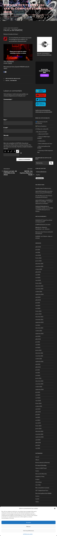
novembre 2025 (39, 266)
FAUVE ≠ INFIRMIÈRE (11, 80)
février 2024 (38, 311)
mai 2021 (37, 372)
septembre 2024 (39, 294)
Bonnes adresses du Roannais (42, 462)
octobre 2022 (38, 330)
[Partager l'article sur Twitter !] (5, 72)
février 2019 (38, 425)
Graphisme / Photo (39, 476)
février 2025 (38, 283)
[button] (55, 508)
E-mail (6, 127)
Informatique (38, 482)
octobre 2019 (38, 406)
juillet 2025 (38, 272)
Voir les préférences (28, 530)
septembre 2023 (39, 322)
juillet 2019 (38, 411)
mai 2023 (37, 325)
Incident (37, 479)
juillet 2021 (38, 367)
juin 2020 (37, 392)
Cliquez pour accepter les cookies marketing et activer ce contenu (18, 52)
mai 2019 (37, 417)
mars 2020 (38, 400)
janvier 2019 (38, 428)
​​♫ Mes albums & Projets (41, 131)
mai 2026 (37, 252)
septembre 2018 (39, 437)
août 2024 (37, 297)
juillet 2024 (38, 300)
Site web (6, 135)
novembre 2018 (39, 434)
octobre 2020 (38, 386)
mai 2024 (37, 305)
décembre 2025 (39, 263)
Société (37, 499)
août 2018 (37, 439)
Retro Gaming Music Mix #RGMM (43, 493)
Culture (37, 471)
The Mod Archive (47, 188)
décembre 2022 (39, 328)
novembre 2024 (39, 288)
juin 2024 (37, 302)
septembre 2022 (39, 333)
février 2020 (38, 403)
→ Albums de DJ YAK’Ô (42, 134)
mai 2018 (37, 448)
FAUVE (10, 63)
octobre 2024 (38, 291)
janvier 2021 (38, 378)
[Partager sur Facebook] (4, 72)
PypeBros (37, 188)
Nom (5, 119)
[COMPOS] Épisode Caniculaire (42, 224)
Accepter (28, 522)
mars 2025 (38, 280)
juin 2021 (37, 369)
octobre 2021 (38, 358)
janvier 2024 (38, 314)
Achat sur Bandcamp (41, 171)
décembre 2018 (39, 431)
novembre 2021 (39, 356)
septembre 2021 (39, 361)
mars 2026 (38, 255)
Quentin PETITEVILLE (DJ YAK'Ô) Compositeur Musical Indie (28, 9)
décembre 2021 (39, 353)
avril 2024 (37, 308)
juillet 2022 (38, 339)
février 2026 (38, 258)
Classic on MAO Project (41, 468)
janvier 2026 (38, 260)
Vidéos (37, 501)
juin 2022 (37, 342)
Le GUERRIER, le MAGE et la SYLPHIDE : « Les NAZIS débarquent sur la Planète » (44, 202)
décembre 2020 (39, 381)
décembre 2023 (39, 316)
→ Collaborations (41, 141)
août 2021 (37, 364)
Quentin (15, 28)
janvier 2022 (38, 350)
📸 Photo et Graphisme (40, 126)
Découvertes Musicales (13, 78)
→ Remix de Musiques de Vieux (44, 143)
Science (37, 496)
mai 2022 (37, 344)
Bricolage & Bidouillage (40, 465)
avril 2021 (37, 375)
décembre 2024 (39, 286)
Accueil (37, 457)
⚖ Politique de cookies (28, 534)
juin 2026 (37, 249)
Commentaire (8, 99)
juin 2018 (37, 445)
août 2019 (37, 409)
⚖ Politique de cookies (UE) (41, 129)
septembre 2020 (39, 389)
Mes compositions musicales (42, 487)
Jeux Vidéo (38, 485)
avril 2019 (37, 420)
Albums (37, 459)
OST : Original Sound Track (41, 490)
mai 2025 (37, 274)
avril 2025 (37, 277)
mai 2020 (37, 395)
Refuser (28, 526)
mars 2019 (38, 423)
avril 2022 (37, 347)
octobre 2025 (38, 269)
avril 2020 (37, 397)
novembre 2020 (39, 383)
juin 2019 (37, 414)
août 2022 (37, 336)
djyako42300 (38, 191)
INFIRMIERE (10, 61)
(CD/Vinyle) (48, 54)
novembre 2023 (39, 319)
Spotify (37, 110)
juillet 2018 (38, 442)
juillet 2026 (38, 246)
